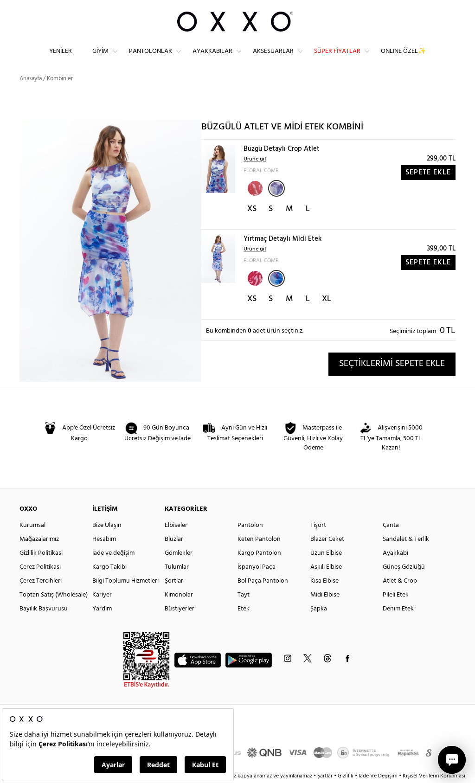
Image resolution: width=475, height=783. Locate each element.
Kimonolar (179, 595)
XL (326, 299)
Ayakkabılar (212, 51)
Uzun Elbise (326, 553)
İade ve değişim (113, 553)
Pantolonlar (150, 51)
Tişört (318, 525)
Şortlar (174, 581)
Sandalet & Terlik (406, 539)
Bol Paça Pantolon (263, 581)
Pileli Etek (396, 595)
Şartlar (325, 776)
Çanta (391, 525)
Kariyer (102, 595)
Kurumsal (32, 525)
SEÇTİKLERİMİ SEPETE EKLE (392, 363)
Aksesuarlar (273, 51)
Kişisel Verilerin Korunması (434, 776)
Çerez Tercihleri (40, 581)
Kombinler (60, 78)
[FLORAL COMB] (276, 188)
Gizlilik (346, 776)
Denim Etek (398, 608)
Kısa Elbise (324, 581)
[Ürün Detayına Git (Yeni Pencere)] (218, 168)
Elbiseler (176, 525)
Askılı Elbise (326, 567)
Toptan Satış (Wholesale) (53, 595)
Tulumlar (177, 567)
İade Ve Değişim (378, 776)
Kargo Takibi (109, 567)
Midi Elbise (325, 595)
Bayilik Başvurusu (43, 608)
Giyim (100, 51)
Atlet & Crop (400, 581)
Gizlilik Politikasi (41, 553)
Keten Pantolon (259, 539)
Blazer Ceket (327, 539)
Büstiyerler (179, 608)
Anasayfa (30, 78)
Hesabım (104, 539)
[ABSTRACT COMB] (254, 187)
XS (252, 209)
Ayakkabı (395, 553)
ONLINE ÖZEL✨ (403, 51)
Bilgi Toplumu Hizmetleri (125, 581)
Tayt (244, 595)
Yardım (102, 608)
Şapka (318, 608)
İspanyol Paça (257, 567)
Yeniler (60, 51)
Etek (244, 608)
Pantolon (250, 525)
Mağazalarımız (39, 539)
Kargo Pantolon (259, 553)
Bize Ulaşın (107, 525)
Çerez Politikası (40, 567)
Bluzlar (174, 539)
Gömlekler (179, 553)
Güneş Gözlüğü (404, 567)
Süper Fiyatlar (337, 51)
